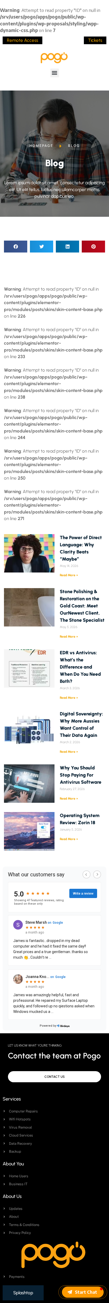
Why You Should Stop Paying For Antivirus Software (80, 775)
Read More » (69, 575)
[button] (54, 73)
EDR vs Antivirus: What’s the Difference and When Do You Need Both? (80, 667)
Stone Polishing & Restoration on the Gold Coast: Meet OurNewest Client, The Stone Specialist (82, 606)
